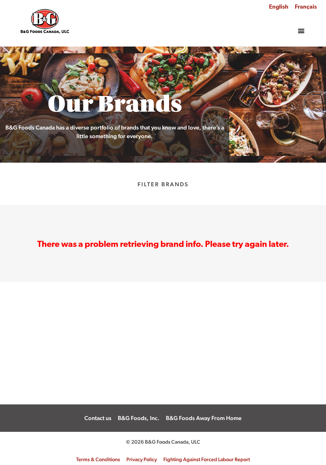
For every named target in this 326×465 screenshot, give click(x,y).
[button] (301, 31)
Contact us (97, 418)
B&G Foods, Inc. (138, 418)
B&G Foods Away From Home (204, 418)
